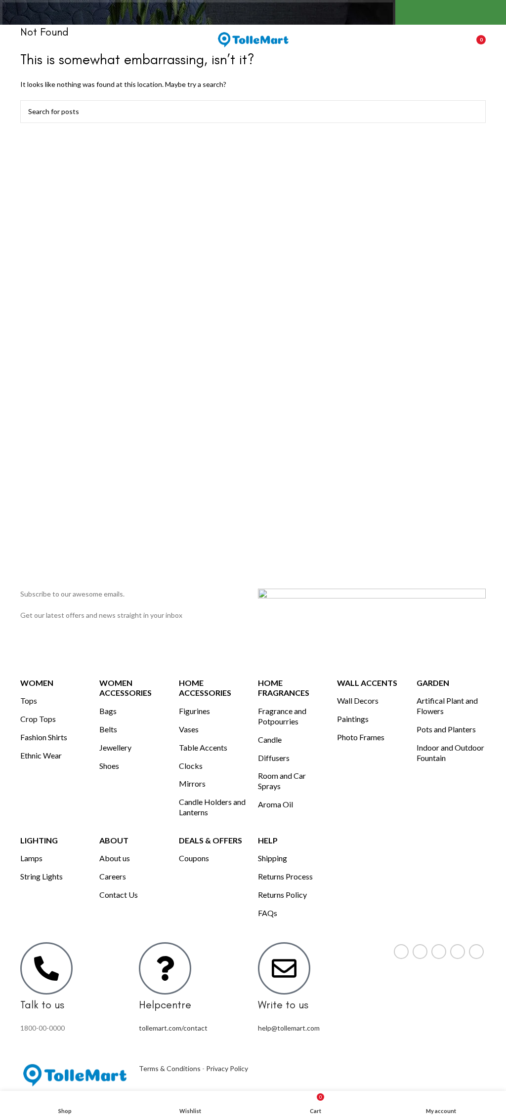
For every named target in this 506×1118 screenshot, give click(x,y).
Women (36, 682)
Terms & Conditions (170, 1068)
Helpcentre (165, 1004)
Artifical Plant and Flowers (447, 706)
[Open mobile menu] (24, 39)
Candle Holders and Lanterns (212, 807)
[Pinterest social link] (476, 951)
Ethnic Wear (41, 755)
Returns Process (285, 876)
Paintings (353, 718)
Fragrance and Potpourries (282, 716)
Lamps (31, 858)
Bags (108, 711)
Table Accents (203, 747)
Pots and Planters (446, 729)
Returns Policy (282, 894)
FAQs (267, 913)
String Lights (41, 876)
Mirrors (192, 783)
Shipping (272, 858)
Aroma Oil (275, 804)
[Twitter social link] (420, 951)
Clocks (191, 765)
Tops (28, 700)
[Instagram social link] (438, 951)
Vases (189, 729)
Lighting (39, 840)
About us (114, 858)
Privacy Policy (227, 1068)
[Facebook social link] (401, 951)
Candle (270, 739)
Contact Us (118, 894)
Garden (433, 682)
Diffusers (274, 757)
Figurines (194, 711)
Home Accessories (205, 688)
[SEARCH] (474, 111)
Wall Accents (367, 682)
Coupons (194, 858)
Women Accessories (125, 688)
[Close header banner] (493, 12)
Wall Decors (358, 700)
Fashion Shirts (43, 737)
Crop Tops (38, 718)
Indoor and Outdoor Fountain (450, 752)
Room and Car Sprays (282, 781)
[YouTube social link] (457, 951)
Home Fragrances (283, 688)
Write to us (283, 1004)
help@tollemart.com (289, 1028)
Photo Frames (360, 737)
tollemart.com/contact (173, 1028)
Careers (112, 876)
